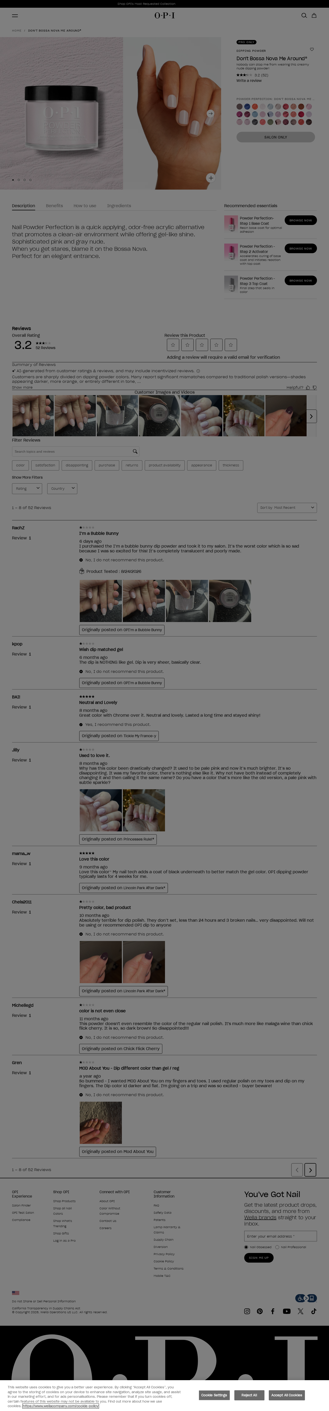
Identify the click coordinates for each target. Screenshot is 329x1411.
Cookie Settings (214, 1395)
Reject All (249, 1395)
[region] (164, 1395)
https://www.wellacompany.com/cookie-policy (61, 1406)
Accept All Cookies (286, 1395)
